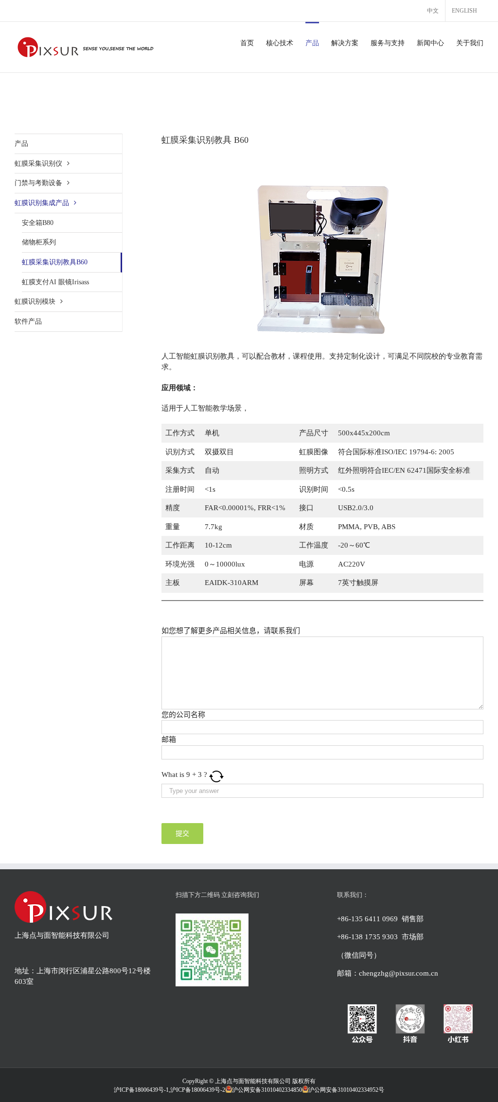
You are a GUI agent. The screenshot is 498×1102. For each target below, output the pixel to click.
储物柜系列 (39, 242)
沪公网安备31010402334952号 (346, 1089)
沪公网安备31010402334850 (267, 1089)
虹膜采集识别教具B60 (55, 262)
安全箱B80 (37, 222)
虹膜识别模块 (35, 301)
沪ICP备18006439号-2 (197, 1089)
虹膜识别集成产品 (42, 203)
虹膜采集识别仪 (38, 163)
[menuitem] (433, 10)
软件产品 (28, 321)
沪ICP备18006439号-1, (142, 1089)
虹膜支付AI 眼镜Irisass (55, 282)
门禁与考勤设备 (38, 183)
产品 (21, 143)
